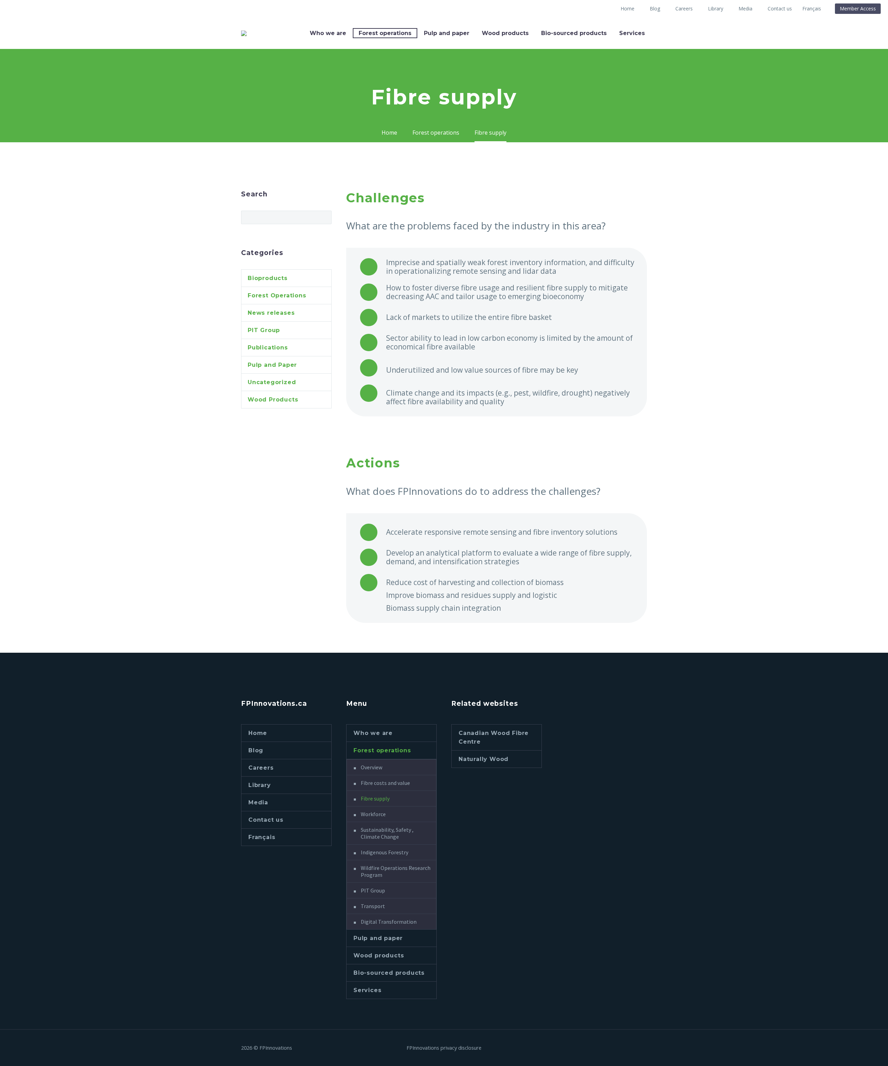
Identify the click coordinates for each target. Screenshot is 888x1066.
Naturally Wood (484, 759)
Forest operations (385, 33)
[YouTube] (645, 1048)
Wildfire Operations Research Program (395, 871)
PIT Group (264, 330)
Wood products (505, 33)
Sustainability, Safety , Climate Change (387, 833)
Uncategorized (272, 382)
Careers (684, 8)
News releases (271, 313)
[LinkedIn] (636, 1048)
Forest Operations (277, 295)
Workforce (373, 814)
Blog (655, 8)
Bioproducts (268, 278)
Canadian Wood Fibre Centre (494, 737)
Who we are (328, 33)
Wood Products (273, 399)
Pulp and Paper (272, 365)
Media (745, 8)
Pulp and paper (446, 33)
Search (324, 217)
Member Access (858, 8)
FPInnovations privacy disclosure (444, 1047)
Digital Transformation (389, 921)
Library (715, 8)
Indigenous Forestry (384, 852)
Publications (268, 347)
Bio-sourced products (574, 33)
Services (632, 33)
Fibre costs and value (385, 782)
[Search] (658, 33)
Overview (371, 767)
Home (627, 8)
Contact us (780, 8)
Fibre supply (375, 798)
